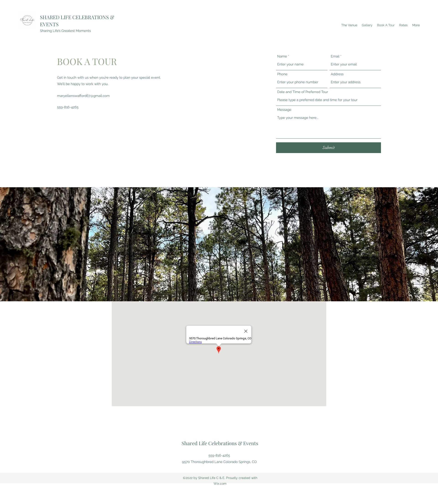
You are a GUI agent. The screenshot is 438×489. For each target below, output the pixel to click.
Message (284, 110)
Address (337, 74)
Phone (282, 74)
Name (282, 56)
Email (335, 56)
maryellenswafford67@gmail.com (83, 96)
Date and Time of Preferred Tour (302, 92)
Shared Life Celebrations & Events (220, 443)
